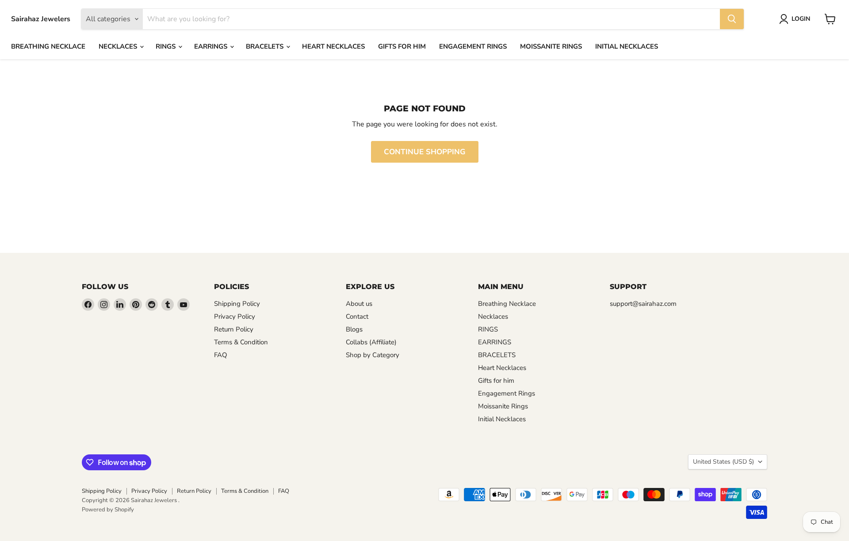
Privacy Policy (234, 316)
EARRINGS (211, 46)
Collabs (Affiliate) (371, 342)
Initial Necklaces (626, 46)
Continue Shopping (425, 152)
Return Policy (233, 329)
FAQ (220, 355)
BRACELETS (265, 46)
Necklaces (119, 46)
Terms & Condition (241, 342)
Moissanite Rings (551, 46)
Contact (357, 316)
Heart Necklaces (333, 46)
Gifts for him (402, 46)
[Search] (732, 19)
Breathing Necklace (48, 46)
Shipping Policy (237, 303)
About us (359, 303)
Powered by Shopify (108, 510)
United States (723, 461)
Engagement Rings (473, 46)
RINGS (166, 46)
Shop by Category (372, 355)
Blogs (354, 329)
